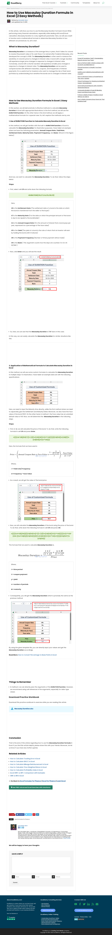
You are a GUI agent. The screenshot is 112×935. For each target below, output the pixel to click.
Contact (76, 917)
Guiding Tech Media (57, 930)
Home (8, 8)
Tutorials (63, 3)
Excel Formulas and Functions (49, 919)
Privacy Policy (84, 917)
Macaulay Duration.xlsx (23, 709)
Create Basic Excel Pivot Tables (50, 918)
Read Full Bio (66, 838)
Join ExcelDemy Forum (84, 910)
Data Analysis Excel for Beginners (50, 924)
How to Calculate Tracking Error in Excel (25, 759)
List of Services (45, 905)
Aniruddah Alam (23, 20)
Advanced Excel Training (48, 922)
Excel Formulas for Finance (22, 819)
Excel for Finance (15, 8)
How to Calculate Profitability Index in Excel (26, 770)
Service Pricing (45, 906)
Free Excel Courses (48, 3)
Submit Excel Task (48, 910)
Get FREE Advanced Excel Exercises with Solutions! (31, 787)
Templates (86, 3)
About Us (96, 3)
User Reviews (45, 903)
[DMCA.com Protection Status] (79, 919)
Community (75, 3)
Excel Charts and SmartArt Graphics (51, 921)
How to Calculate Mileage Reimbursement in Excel (29, 764)
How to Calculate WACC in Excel (22, 761)
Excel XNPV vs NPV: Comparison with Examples (27, 773)
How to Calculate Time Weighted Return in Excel (28, 767)
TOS (90, 917)
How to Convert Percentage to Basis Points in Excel (37, 655)
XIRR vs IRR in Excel (17, 776)
